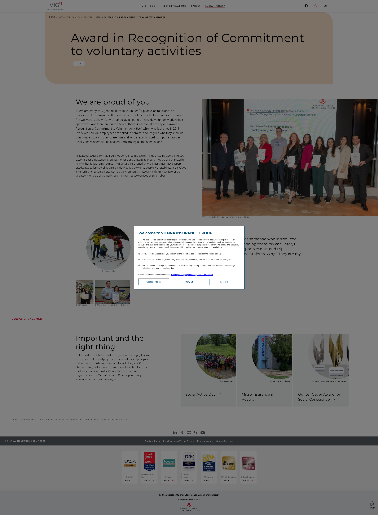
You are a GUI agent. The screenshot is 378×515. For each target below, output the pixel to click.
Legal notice (190, 275)
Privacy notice (177, 275)
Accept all (224, 282)
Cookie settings (153, 282)
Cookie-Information (205, 275)
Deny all (189, 282)
